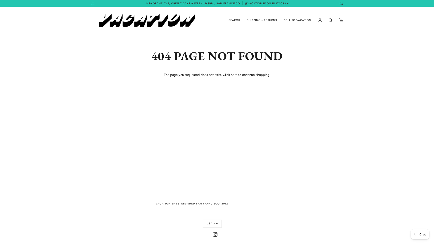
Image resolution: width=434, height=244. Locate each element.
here (234, 75)
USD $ (211, 223)
